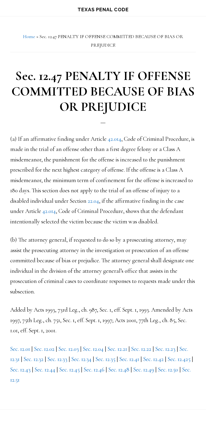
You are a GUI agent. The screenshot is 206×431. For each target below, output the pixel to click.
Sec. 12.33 (57, 359)
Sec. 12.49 (143, 369)
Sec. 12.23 (165, 348)
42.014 (114, 138)
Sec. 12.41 (129, 359)
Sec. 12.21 (117, 348)
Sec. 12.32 (33, 359)
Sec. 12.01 (20, 348)
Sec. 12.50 (168, 369)
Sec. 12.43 (20, 369)
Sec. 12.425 (179, 359)
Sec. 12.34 (81, 359)
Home (29, 36)
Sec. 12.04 (93, 348)
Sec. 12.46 (94, 369)
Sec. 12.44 (45, 369)
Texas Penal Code (103, 9)
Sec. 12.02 (44, 348)
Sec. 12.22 (141, 348)
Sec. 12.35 (105, 359)
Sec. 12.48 (118, 369)
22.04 (93, 200)
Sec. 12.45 (69, 369)
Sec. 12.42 (153, 359)
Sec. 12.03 (68, 348)
